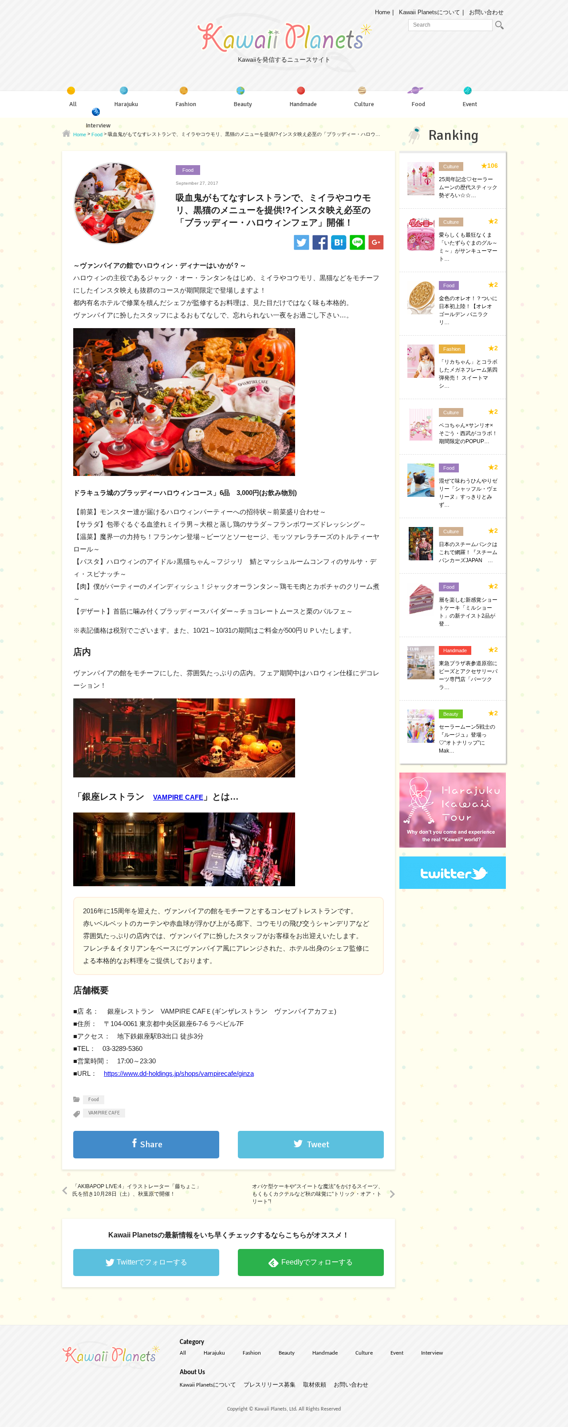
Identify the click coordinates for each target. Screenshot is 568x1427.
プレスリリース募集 (270, 1385)
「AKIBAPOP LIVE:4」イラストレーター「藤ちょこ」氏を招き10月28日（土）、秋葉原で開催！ (136, 1190)
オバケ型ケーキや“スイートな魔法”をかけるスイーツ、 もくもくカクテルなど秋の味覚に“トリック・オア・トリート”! (317, 1194)
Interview (432, 1353)
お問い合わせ (486, 12)
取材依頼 (314, 1385)
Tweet (318, 1144)
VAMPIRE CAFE (178, 797)
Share (151, 1144)
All (183, 1353)
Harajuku (214, 1353)
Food (187, 170)
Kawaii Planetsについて (429, 12)
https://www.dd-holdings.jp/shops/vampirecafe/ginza (179, 1073)
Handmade (325, 1353)
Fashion (252, 1353)
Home (382, 12)
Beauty (287, 1353)
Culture (364, 1353)
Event (396, 1353)
